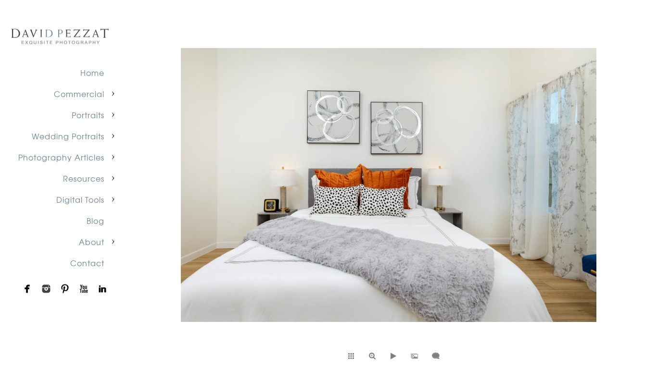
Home (92, 72)
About (91, 241)
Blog (95, 220)
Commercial (79, 93)
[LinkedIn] (102, 289)
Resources (83, 178)
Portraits (88, 115)
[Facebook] (27, 289)
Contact (87, 263)
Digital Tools (80, 199)
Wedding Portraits (68, 136)
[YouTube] (84, 289)
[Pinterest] (65, 289)
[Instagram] (46, 289)
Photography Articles (61, 157)
